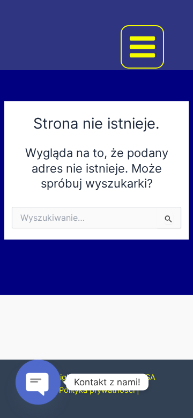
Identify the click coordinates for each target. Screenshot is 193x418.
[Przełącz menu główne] (142, 47)
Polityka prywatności (97, 390)
